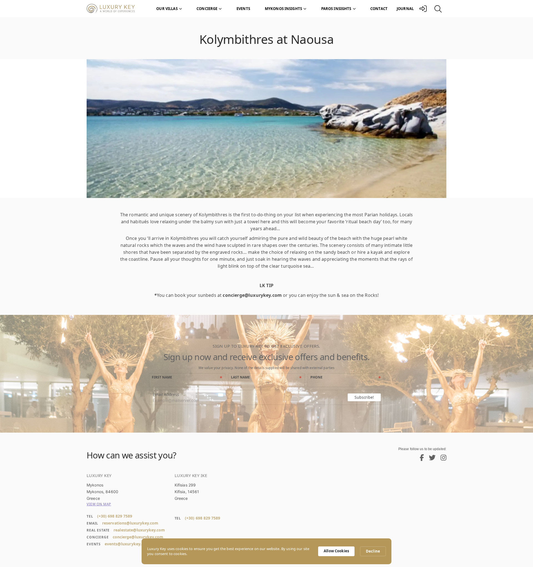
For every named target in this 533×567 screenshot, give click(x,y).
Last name (240, 377)
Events (243, 8)
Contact (379, 8)
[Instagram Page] (441, 459)
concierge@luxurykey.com (138, 537)
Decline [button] (373, 551)
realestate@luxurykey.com (139, 530)
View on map (99, 504)
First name (162, 377)
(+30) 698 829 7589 (114, 516)
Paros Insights (336, 8)
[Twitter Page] (430, 459)
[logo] (114, 9)
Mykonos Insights (283, 8)
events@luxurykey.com (127, 543)
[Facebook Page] (420, 459)
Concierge (207, 8)
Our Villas (166, 8)
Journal (405, 8)
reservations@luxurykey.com (130, 523)
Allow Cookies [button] (336, 550)
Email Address (166, 394)
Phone (316, 377)
